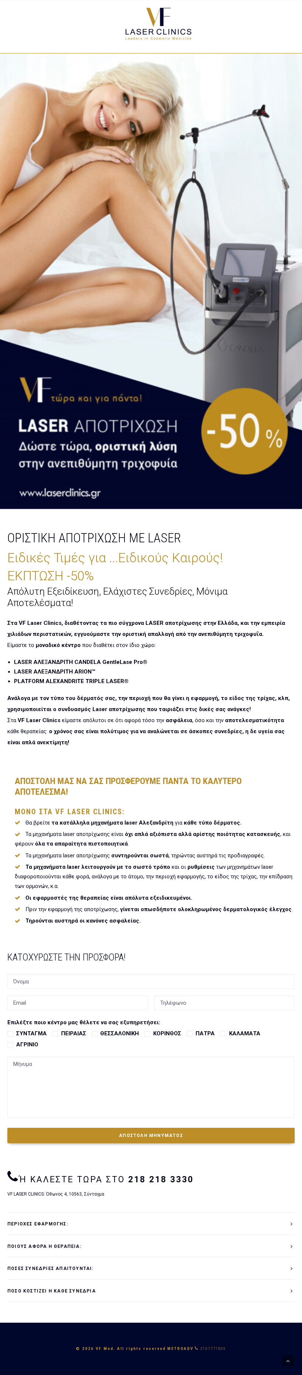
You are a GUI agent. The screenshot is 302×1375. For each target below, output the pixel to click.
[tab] (151, 1224)
